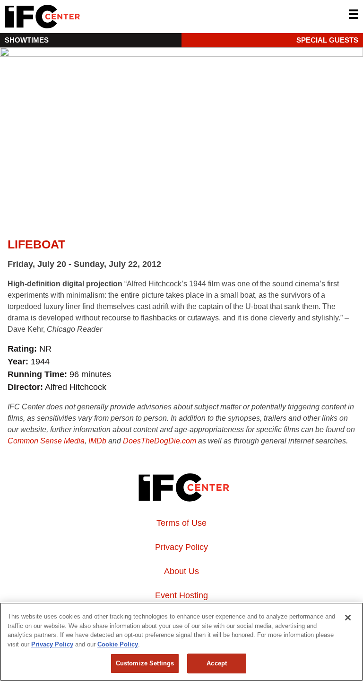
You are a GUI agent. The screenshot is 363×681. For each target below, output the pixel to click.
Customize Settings (145, 663)
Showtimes (27, 40)
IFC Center (78, 16)
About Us (181, 571)
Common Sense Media (46, 441)
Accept (217, 663)
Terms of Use (181, 523)
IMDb (97, 441)
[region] (181, 641)
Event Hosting (181, 595)
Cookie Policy (117, 644)
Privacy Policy (181, 547)
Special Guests (327, 40)
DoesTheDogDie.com (159, 441)
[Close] (347, 617)
